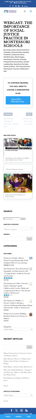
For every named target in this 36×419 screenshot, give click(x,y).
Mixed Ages (19, 57)
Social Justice (9, 66)
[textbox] (18, 229)
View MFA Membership (17, 100)
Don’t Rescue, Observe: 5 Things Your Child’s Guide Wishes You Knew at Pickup (17, 361)
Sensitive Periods (21, 64)
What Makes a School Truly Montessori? (18, 367)
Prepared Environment (13, 62)
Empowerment (18, 55)
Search (23, 219)
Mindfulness (9, 57)
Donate (18, 417)
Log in (6, 386)
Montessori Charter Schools (15, 59)
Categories (7, 326)
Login (8, 417)
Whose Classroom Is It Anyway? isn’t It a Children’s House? (17, 354)
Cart (28, 417)
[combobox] (18, 228)
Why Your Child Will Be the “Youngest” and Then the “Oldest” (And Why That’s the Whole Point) (18, 372)
